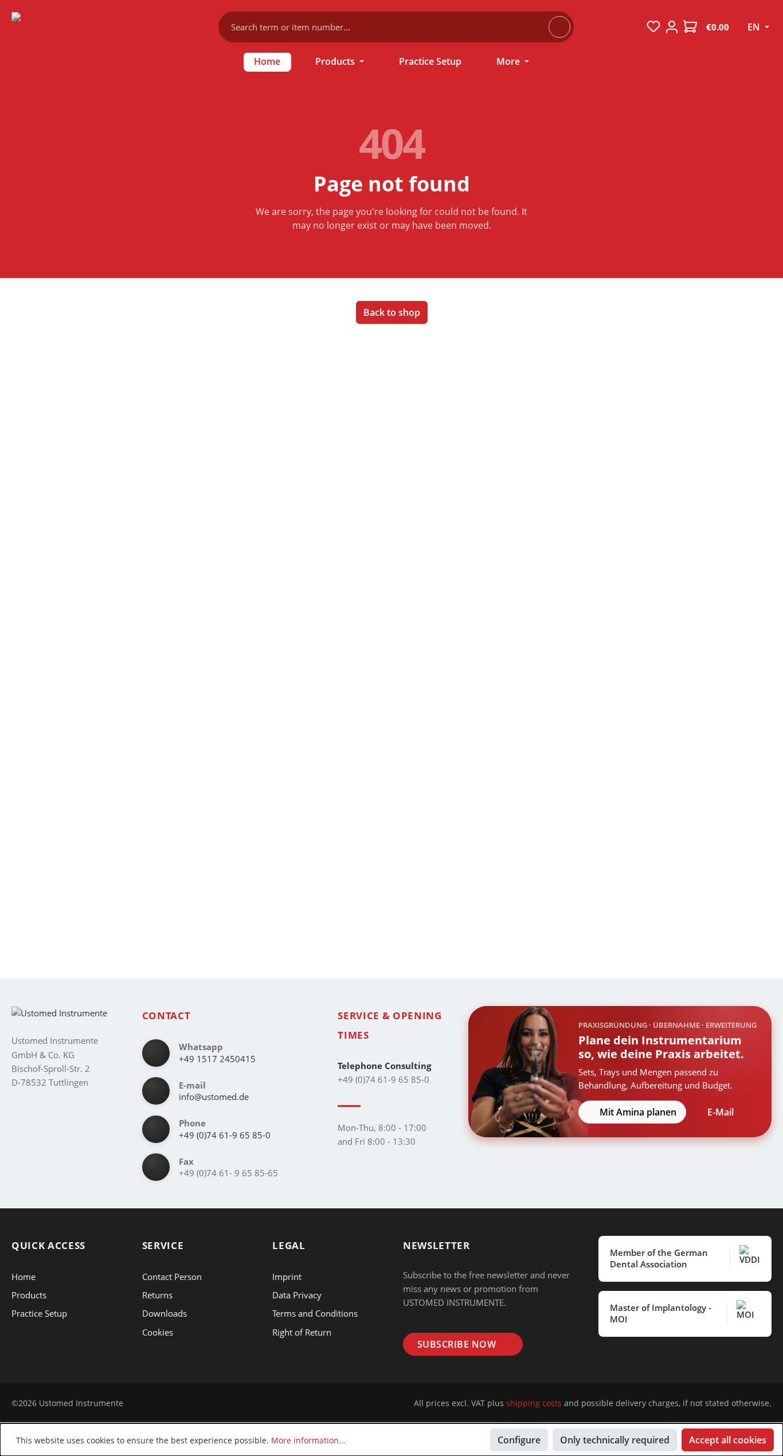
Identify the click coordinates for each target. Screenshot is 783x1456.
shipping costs (534, 1403)
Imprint (287, 1276)
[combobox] (389, 27)
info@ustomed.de (214, 1096)
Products (28, 1295)
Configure (519, 1440)
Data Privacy (297, 1295)
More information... (308, 1440)
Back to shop (391, 312)
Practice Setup (39, 1313)
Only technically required (615, 1440)
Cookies (157, 1332)
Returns (157, 1295)
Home (23, 1276)
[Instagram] (141, 1403)
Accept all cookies (727, 1440)
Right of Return (301, 1332)
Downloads (164, 1313)
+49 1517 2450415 (217, 1058)
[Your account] (672, 26)
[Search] (559, 27)
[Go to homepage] (79, 24)
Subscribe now (456, 1344)
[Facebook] (159, 1403)
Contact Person (172, 1276)
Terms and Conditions (315, 1313)
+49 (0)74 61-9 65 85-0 (225, 1135)
